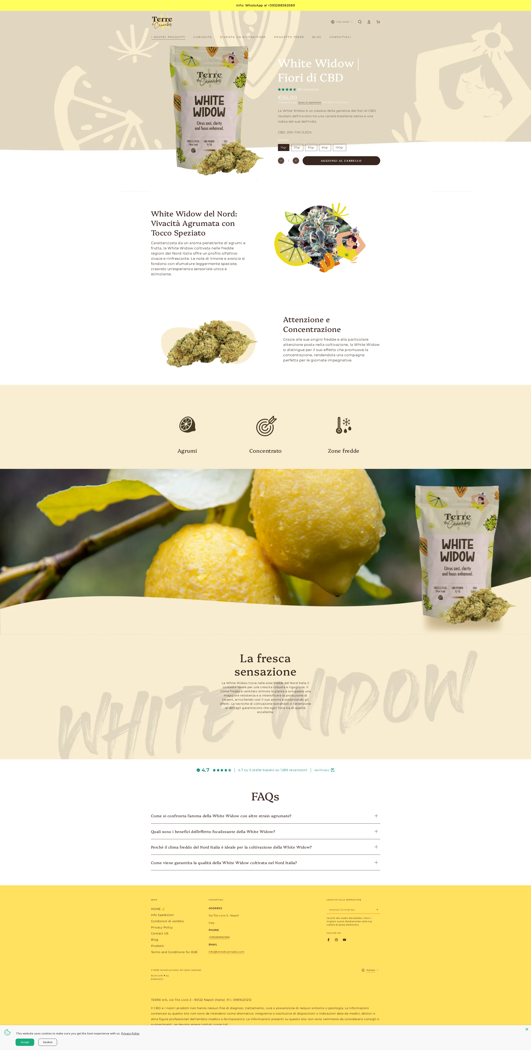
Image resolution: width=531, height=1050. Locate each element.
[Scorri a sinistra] (252, 180)
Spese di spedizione (309, 102)
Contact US (160, 933)
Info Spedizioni (162, 915)
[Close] (527, 1029)
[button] (359, 22)
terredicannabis (169, 970)
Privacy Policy (162, 927)
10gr (283, 147)
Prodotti (157, 946)
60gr (325, 147)
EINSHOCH (157, 979)
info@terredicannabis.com (226, 951)
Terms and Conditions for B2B (174, 952)
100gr (339, 147)
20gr (297, 147)
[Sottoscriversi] (378, 909)
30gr (311, 147)
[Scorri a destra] (261, 180)
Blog (154, 939)
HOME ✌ (158, 909)
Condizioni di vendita (167, 921)
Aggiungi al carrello (341, 160)
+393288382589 (219, 937)
